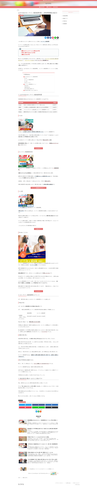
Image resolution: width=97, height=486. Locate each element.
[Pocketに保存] (53, 38)
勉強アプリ (65, 18)
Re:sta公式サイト (38, 291)
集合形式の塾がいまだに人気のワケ (31, 90)
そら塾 (26, 81)
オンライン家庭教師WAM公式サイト (38, 187)
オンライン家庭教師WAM (29, 79)
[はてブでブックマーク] (50, 38)
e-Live (26, 78)
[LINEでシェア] (55, 38)
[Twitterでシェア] (46, 38)
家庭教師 (65, 23)
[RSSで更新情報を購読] (40, 411)
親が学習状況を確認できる (29, 88)
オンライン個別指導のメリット (30, 84)
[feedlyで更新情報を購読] (38, 411)
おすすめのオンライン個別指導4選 (31, 76)
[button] (58, 38)
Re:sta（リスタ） (28, 82)
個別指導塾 (20, 400)
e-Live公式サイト (38, 148)
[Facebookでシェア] (48, 38)
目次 (26, 74)
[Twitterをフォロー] (36, 411)
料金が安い (27, 85)
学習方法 (65, 21)
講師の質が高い (27, 87)
